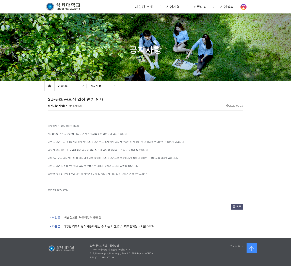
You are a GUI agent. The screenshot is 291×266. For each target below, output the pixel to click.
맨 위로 (252, 248)
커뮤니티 (63, 85)
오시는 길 (235, 246)
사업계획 (173, 7)
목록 (238, 206)
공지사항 (95, 85)
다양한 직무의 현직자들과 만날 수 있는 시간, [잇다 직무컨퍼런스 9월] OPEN (108, 226)
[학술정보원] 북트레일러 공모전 (82, 217)
